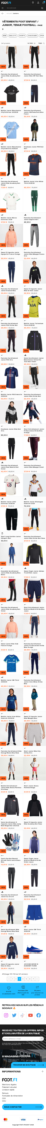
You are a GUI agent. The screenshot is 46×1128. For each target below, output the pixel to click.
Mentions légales (9, 1084)
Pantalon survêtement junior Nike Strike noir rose (34, 537)
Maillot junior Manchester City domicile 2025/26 (11, 147)
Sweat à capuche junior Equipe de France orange (10, 253)
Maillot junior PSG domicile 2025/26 (11, 395)
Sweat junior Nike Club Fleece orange (9, 644)
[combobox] (25, 8)
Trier (40, 43)
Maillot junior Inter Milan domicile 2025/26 (10, 717)
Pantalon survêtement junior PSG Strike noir (9, 324)
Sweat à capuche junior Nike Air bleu (10, 965)
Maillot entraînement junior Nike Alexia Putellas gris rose (11, 787)
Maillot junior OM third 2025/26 (10, 681)
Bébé (5, 35)
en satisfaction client (8, 994)
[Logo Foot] (11, 2)
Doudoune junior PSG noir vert (34, 147)
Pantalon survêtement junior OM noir (32, 895)
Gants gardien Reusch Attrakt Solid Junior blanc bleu (11, 860)
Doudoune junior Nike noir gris (11, 430)
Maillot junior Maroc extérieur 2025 (9, 218)
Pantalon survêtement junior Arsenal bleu (9, 289)
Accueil (9, 13)
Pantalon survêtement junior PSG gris (9, 359)
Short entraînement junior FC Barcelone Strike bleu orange (34, 430)
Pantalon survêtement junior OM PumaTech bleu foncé (34, 112)
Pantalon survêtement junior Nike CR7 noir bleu (33, 75)
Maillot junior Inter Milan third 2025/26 (33, 182)
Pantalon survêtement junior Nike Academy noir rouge (10, 183)
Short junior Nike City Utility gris (32, 752)
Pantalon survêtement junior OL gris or (9, 895)
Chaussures (32, 35)
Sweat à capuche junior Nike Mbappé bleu (33, 717)
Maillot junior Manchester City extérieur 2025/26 (11, 111)
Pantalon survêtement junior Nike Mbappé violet (34, 466)
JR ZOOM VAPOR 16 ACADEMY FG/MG (31, 965)
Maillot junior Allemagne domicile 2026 (33, 502)
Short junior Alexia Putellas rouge (31, 786)
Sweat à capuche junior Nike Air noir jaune (33, 289)
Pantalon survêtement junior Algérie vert (32, 218)
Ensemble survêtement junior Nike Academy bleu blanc (10, 572)
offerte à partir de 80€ (23, 994)
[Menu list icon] (2, 8)
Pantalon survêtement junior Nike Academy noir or (10, 75)
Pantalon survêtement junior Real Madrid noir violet (10, 467)
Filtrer (30, 43)
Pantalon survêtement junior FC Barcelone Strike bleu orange (34, 645)
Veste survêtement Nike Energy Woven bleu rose (10, 930)
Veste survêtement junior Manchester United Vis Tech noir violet (34, 359)
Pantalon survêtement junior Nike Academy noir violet (10, 609)
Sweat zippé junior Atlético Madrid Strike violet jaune (32, 860)
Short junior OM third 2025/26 (32, 930)
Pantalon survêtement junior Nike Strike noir (32, 395)
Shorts (22, 35)
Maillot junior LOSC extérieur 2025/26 (8, 502)
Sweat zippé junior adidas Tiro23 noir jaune (34, 572)
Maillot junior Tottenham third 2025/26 (33, 324)
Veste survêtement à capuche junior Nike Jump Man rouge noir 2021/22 (11, 823)
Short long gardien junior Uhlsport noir (11, 537)
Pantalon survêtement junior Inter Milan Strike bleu (33, 681)
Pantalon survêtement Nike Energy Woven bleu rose (11, 752)
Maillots (12, 35)
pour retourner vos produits (37, 994)
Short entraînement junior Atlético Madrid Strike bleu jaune (34, 609)
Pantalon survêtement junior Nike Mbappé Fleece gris (34, 254)
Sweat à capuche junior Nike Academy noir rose (33, 823)
